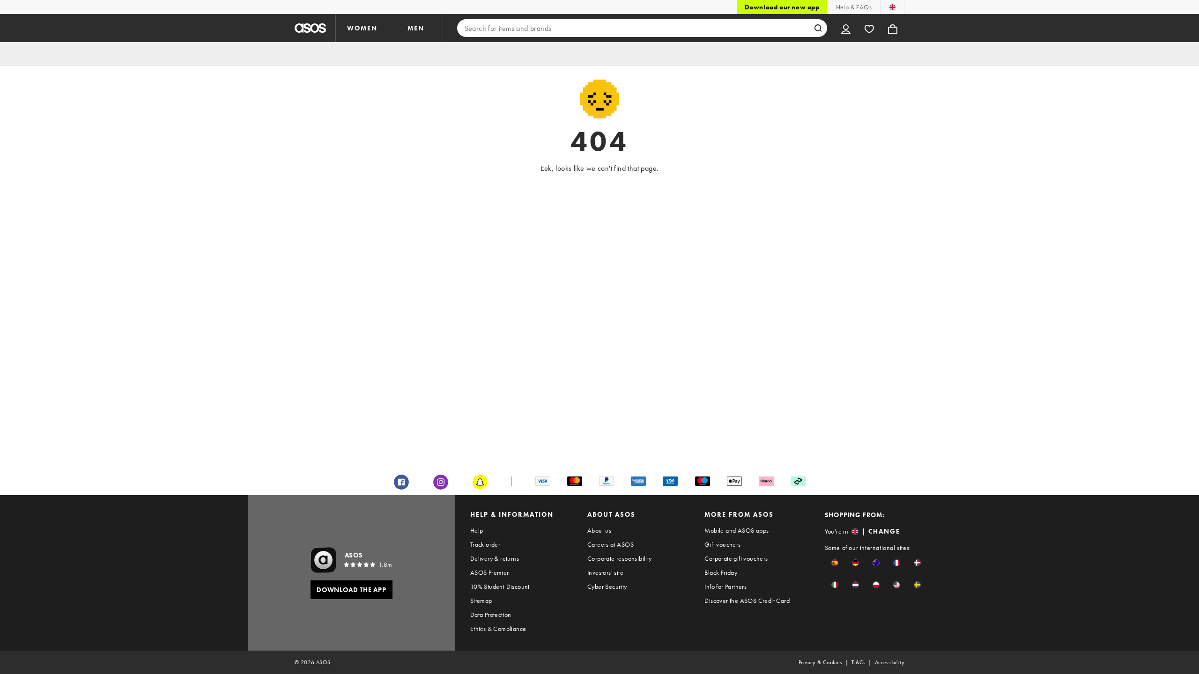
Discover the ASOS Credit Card (747, 600)
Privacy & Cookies (820, 662)
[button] (834, 562)
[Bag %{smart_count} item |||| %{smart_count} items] (892, 28)
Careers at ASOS (610, 544)
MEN (415, 28)
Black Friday (720, 572)
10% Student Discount (500, 586)
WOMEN (362, 28)
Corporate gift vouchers (736, 558)
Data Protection (490, 614)
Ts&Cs (858, 662)
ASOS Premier (489, 572)
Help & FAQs (854, 7)
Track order (485, 544)
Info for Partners (725, 586)
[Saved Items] (869, 28)
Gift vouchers (722, 544)
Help (476, 530)
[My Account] (846, 28)
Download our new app (782, 7)
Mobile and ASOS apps (736, 530)
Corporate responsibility (619, 558)
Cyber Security (607, 586)
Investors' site (605, 572)
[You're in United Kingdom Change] (892, 7)
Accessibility (889, 662)
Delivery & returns (494, 558)
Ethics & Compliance (498, 628)
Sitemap (481, 600)
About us (599, 530)
